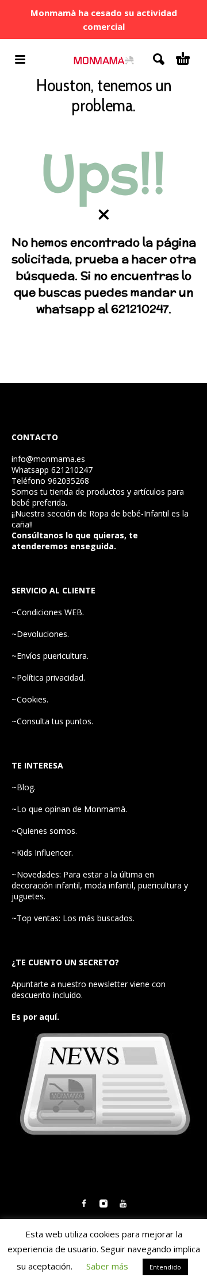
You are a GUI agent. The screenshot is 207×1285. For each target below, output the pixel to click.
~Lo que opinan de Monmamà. (69, 808)
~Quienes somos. (44, 830)
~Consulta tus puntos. (52, 721)
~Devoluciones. (40, 633)
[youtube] (123, 1203)
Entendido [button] (165, 1267)
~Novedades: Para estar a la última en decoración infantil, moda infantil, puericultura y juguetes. (100, 885)
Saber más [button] (107, 1266)
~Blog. (24, 787)
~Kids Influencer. (42, 852)
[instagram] (103, 1203)
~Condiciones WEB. (48, 612)
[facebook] (84, 1203)
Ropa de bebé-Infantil (129, 513)
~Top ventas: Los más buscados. (73, 918)
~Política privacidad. (48, 677)
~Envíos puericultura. (50, 655)
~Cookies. (30, 699)
